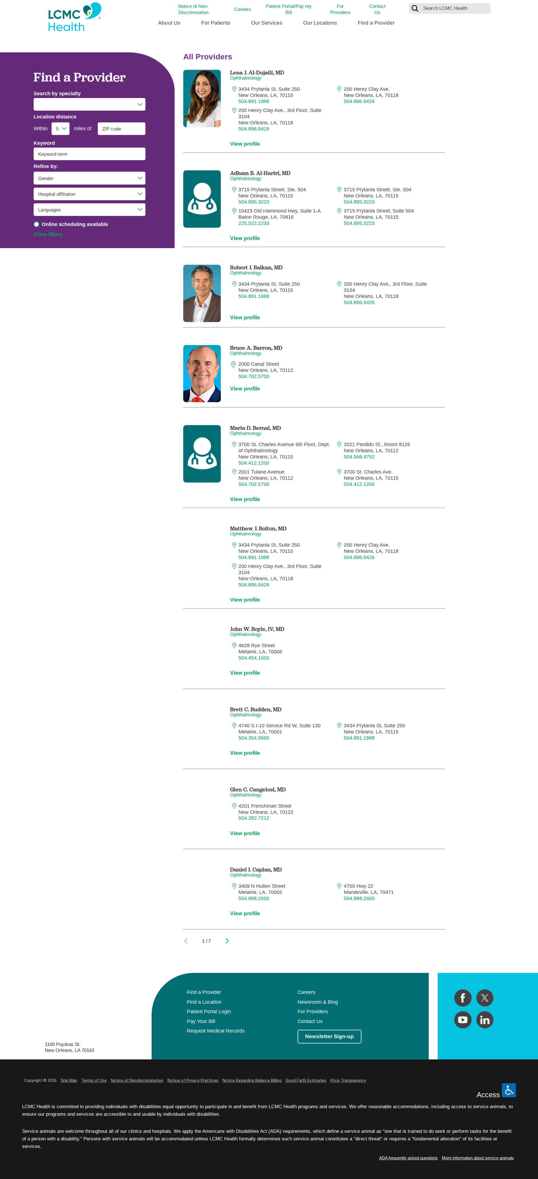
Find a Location (204, 1002)
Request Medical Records (216, 1031)
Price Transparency (348, 1080)
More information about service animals (478, 1157)
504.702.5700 (253, 376)
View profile (245, 144)
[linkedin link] (484, 1019)
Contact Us (377, 9)
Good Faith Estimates (306, 1080)
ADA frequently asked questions (408, 1157)
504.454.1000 (253, 658)
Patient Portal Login (209, 1011)
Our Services (266, 23)
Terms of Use (94, 1080)
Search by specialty (57, 93)
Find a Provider (376, 23)
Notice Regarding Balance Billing (251, 1080)
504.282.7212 (253, 818)
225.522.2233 (253, 223)
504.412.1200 (253, 463)
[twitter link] (484, 997)
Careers (242, 9)
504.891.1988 (253, 101)
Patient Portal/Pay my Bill (289, 9)
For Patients (215, 23)
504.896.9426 (359, 101)
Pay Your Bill (201, 1021)
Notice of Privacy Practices (193, 1080)
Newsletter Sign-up (329, 1036)
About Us (169, 23)
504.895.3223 (253, 202)
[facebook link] (462, 997)
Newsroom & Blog (318, 1002)
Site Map (69, 1080)
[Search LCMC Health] (415, 8)
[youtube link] (462, 1019)
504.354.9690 (253, 738)
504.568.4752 (359, 457)
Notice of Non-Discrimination (193, 9)
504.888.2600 (253, 898)
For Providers (340, 9)
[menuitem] (169, 25)
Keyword (44, 143)
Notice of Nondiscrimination (137, 1080)
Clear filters (48, 234)
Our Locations (320, 23)
